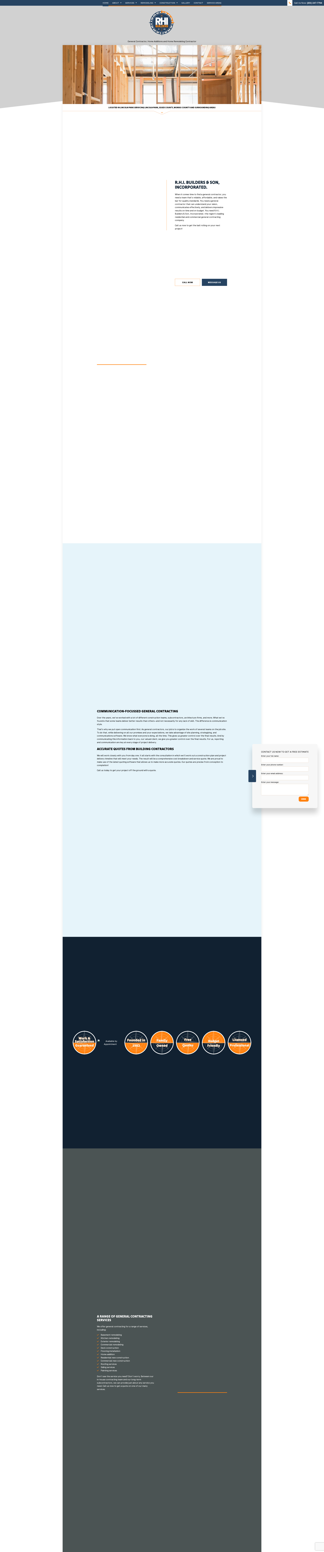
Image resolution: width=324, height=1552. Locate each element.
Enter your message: (270, 782)
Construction (167, 3)
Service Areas (214, 3)
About (115, 3)
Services (129, 3)
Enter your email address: (272, 773)
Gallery (185, 3)
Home (105, 3)
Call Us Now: (308, 3)
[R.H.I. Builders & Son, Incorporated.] (162, 22)
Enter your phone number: (272, 765)
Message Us (214, 282)
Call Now (187, 282)
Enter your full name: (270, 756)
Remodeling (147, 3)
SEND (303, 799)
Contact (198, 3)
